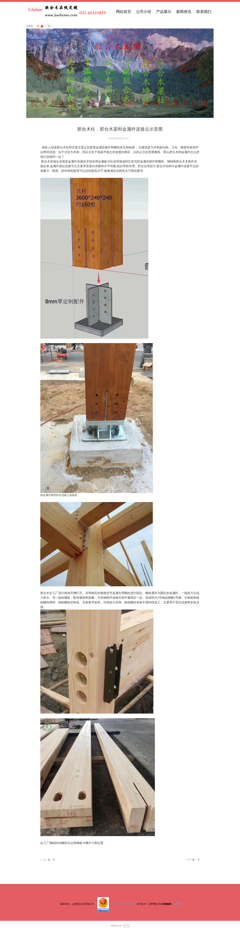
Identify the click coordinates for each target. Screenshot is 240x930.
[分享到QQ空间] (38, 26)
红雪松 (177, 903)
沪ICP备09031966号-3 (124, 903)
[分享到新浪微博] (42, 26)
